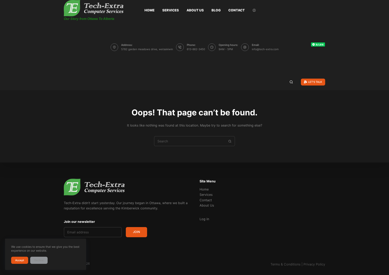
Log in (204, 219)
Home (149, 10)
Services (170, 10)
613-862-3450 (196, 49)
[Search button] (230, 141)
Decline (39, 260)
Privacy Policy (314, 264)
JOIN (136, 232)
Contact (236, 10)
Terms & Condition (284, 264)
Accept (19, 260)
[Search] (291, 81)
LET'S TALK (315, 81)
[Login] (254, 10)
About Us (195, 10)
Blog (216, 10)
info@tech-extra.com (265, 49)
